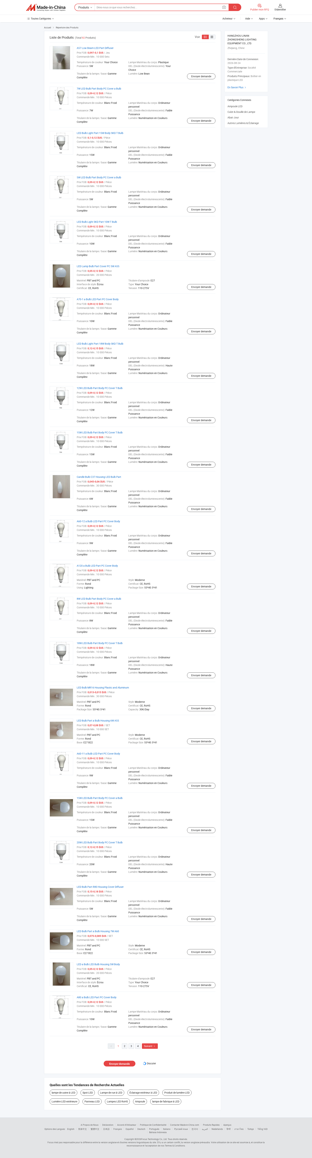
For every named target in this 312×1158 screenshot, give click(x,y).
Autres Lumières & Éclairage (243, 123)
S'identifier (280, 9)
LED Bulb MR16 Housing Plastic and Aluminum (103, 687)
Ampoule (140, 1101)
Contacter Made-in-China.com (184, 1124)
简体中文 (82, 1128)
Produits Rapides (211, 1124)
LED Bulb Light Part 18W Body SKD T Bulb (100, 343)
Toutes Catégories (41, 18)
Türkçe (250, 1128)
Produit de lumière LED (177, 1092)
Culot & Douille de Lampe (241, 112)
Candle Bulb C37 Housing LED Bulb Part (99, 477)
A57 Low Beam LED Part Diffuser (95, 48)
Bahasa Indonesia (158, 1132)
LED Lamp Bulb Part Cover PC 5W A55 (98, 266)
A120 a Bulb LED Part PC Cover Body (97, 565)
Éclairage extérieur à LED (143, 1092)
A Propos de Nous (89, 1124)
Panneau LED (92, 1101)
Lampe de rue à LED (111, 1092)
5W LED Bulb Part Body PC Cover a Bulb (99, 177)
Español (130, 1128)
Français (117, 1128)
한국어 (195, 1128)
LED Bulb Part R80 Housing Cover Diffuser (100, 886)
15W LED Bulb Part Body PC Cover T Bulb (100, 432)
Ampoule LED (235, 106)
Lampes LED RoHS (117, 1101)
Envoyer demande (201, 76)
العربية (205, 1128)
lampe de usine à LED (63, 1092)
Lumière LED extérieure (64, 1101)
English (70, 1128)
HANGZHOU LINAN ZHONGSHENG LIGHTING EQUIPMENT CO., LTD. (242, 39)
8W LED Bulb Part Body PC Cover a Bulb (99, 598)
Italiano (166, 1128)
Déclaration (107, 1124)
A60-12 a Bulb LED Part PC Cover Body (98, 521)
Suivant (150, 1046)
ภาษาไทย (239, 1128)
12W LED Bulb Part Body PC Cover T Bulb (100, 388)
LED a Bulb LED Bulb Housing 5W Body (98, 964)
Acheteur (227, 18)
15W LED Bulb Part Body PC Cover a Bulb (100, 798)
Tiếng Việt (262, 1128)
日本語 (106, 1128)
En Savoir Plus (237, 87)
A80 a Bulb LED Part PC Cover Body (96, 997)
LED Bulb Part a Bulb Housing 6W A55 (98, 720)
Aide (247, 18)
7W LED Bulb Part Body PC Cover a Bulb (99, 88)
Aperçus (227, 1124)
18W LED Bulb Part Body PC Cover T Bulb (100, 643)
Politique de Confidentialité (153, 1124)
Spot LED (88, 1092)
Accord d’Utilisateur (126, 1124)
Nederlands (217, 1128)
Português (154, 1128)
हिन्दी (229, 1128)
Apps (262, 18)
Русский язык (181, 1128)
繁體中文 (95, 1128)
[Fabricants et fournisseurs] (45, 7)
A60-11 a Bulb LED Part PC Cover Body (98, 753)
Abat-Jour (233, 117)
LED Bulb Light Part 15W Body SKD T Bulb (100, 133)
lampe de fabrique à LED (165, 1101)
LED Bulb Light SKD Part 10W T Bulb (97, 221)
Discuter (151, 1063)
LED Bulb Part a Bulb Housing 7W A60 (98, 931)
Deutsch (141, 1128)
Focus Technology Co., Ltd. (154, 1139)
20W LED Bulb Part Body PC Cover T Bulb (100, 842)
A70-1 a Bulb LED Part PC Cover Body (98, 299)
